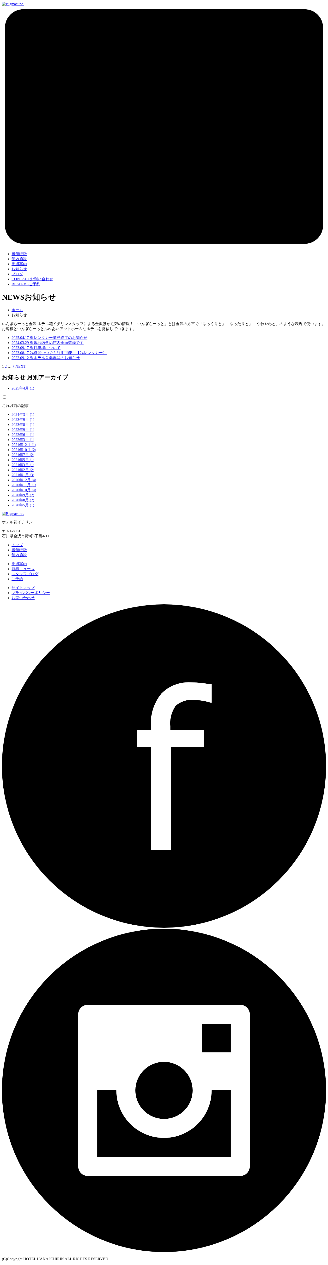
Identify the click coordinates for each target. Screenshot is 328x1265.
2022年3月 (23, 440)
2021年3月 (23, 465)
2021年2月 (23, 470)
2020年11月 (24, 485)
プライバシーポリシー (31, 593)
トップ (17, 545)
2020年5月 (23, 505)
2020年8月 (23, 500)
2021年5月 (23, 460)
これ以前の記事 (15, 406)
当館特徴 (19, 550)
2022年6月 (23, 435)
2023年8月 (23, 425)
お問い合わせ (32, 279)
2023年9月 (23, 420)
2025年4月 (23, 388)
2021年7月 (23, 455)
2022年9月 (23, 430)
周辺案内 (19, 564)
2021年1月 (23, 475)
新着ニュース (23, 569)
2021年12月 (24, 445)
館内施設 (19, 555)
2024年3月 (23, 414)
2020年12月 (24, 480)
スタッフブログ (25, 574)
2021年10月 (24, 450)
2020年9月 (23, 495)
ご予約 (26, 284)
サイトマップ (23, 588)
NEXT (20, 366)
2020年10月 (24, 490)
